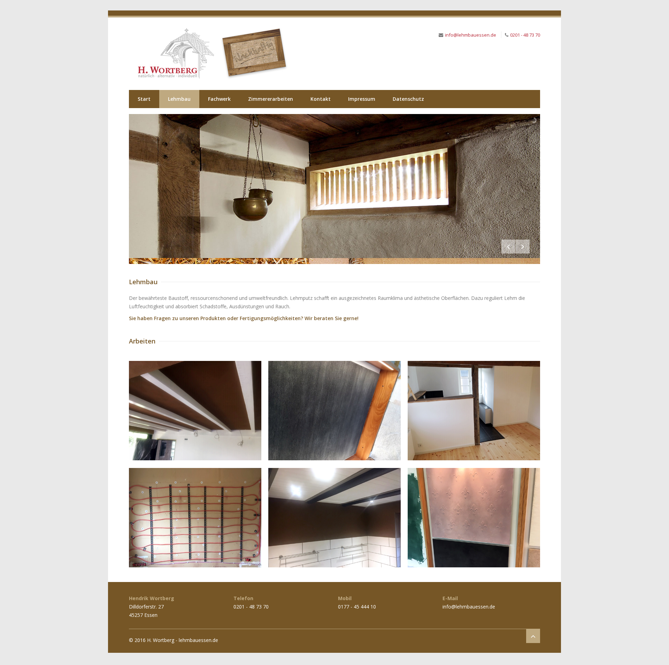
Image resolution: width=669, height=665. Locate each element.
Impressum (361, 99)
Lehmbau (179, 99)
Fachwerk (219, 99)
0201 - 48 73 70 (525, 35)
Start (144, 99)
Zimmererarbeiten (270, 99)
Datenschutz (408, 99)
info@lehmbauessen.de (470, 35)
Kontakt (320, 99)
